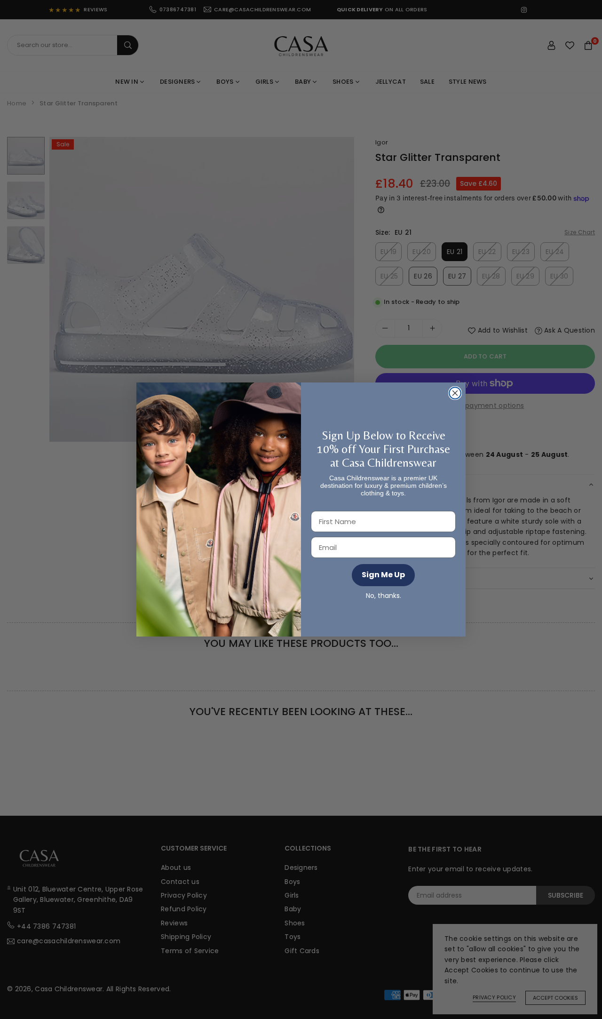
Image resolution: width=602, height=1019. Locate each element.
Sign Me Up (383, 574)
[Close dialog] (455, 393)
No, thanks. (383, 595)
